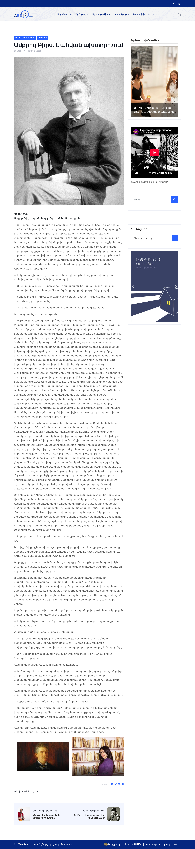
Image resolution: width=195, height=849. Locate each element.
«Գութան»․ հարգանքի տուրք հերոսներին (46, 816)
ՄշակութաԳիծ (100, 14)
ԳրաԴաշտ (42, 37)
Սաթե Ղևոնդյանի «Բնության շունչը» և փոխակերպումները (154, 109)
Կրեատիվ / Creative (143, 14)
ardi (19, 51)
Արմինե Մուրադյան (25, 37)
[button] (133, 81)
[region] (154, 81)
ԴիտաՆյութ (120, 14)
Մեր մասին (63, 14)
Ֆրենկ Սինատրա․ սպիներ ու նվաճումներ (89, 816)
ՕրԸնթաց (81, 14)
